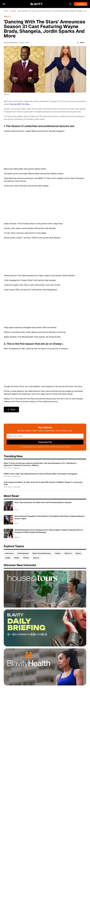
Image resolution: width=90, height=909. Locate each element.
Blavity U (68, 553)
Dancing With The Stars (19, 104)
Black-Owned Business (42, 553)
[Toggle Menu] (3, 4)
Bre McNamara (12, 42)
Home (6, 11)
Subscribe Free (45, 442)
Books (16, 558)
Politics (26, 558)
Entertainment (23, 553)
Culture (58, 553)
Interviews (9, 553)
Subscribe (81, 4)
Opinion (36, 558)
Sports (78, 553)
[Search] (70, 4)
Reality (13, 11)
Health (7, 558)
